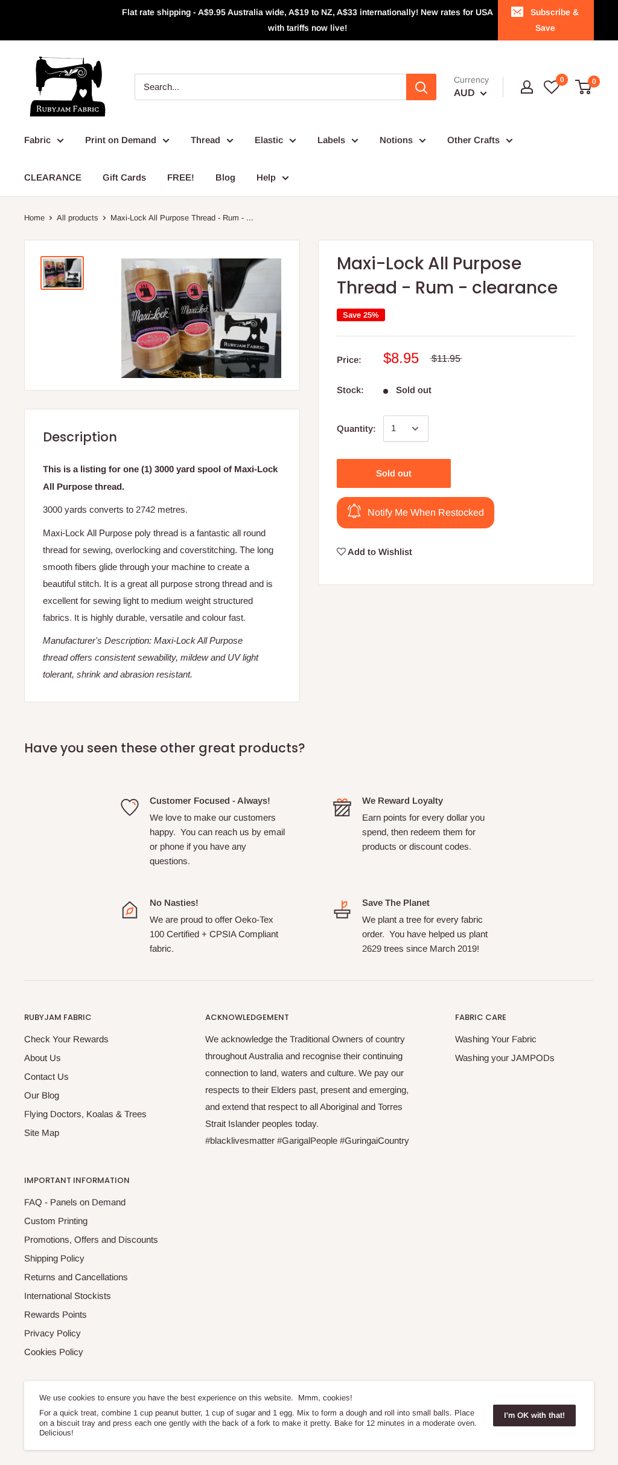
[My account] (527, 87)
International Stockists (67, 1295)
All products (77, 217)
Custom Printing (56, 1221)
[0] (583, 87)
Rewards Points (55, 1314)
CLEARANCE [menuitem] (52, 177)
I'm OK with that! (534, 1415)
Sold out (394, 473)
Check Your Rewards (66, 1039)
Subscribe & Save (554, 20)
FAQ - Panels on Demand (75, 1202)
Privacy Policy (52, 1333)
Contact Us (46, 1076)
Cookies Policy (53, 1352)
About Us (42, 1058)
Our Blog (41, 1095)
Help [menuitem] (266, 177)
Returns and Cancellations (76, 1277)
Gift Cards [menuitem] (124, 177)
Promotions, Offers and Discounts (91, 1239)
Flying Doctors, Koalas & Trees (85, 1114)
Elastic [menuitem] (269, 140)
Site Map (41, 1132)
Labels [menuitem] (331, 140)
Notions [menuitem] (396, 140)
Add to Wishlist (379, 552)
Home (34, 217)
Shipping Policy (54, 1258)
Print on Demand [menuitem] (120, 140)
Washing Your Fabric (496, 1039)
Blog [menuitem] (225, 177)
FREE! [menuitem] (180, 177)
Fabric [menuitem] (37, 140)
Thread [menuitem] (205, 140)
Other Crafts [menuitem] (473, 140)
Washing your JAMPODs (505, 1058)
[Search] (421, 87)
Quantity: (356, 428)
